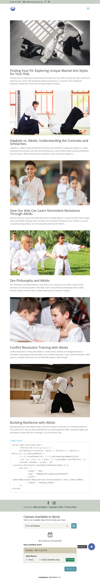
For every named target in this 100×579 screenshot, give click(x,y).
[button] (91, 546)
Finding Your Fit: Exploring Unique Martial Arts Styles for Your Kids (49, 72)
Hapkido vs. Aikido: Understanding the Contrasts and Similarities (49, 142)
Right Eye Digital (40, 507)
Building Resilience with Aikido (32, 422)
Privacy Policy (71, 507)
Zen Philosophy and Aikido (30, 280)
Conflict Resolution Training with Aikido (39, 347)
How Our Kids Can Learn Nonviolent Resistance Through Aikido (45, 212)
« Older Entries (16, 440)
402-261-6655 (16, 2)
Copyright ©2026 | (57, 507)
